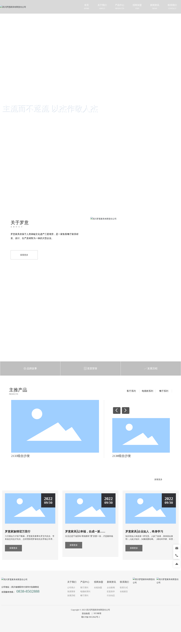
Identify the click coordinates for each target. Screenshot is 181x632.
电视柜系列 (147, 391)
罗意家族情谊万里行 (17, 531)
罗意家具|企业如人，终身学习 (144, 531)
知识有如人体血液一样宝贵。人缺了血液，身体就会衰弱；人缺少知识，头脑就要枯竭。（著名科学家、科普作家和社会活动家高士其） (150, 539)
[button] (174, 99)
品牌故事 (32, 368)
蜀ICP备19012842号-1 (90, 617)
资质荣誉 (92, 368)
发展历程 (152, 368)
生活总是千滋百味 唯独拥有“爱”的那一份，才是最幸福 (89, 536)
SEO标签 (97, 613)
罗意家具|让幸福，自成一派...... (85, 531)
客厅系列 (131, 391)
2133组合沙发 (20, 456)
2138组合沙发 (121, 456)
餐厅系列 (163, 391)
